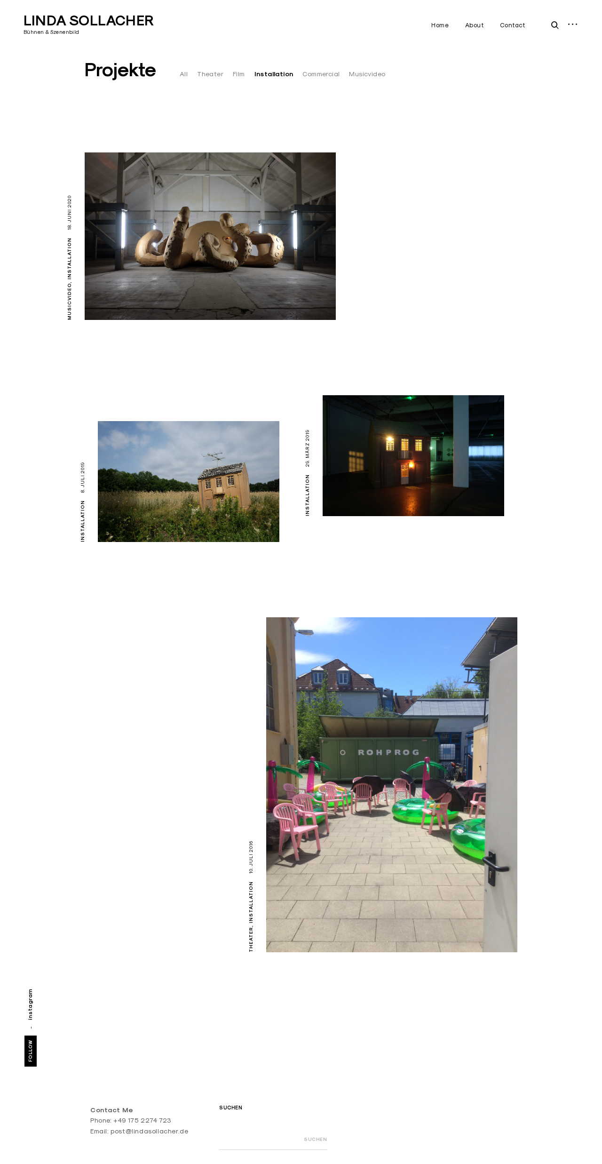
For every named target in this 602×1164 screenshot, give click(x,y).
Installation (273, 74)
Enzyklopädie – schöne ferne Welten (359, 928)
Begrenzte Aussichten (384, 492)
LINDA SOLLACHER (89, 20)
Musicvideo (367, 74)
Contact (512, 25)
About (474, 25)
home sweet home (150, 517)
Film (239, 74)
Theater (210, 74)
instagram (29, 1004)
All (184, 74)
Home (440, 25)
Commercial (321, 74)
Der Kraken (121, 295)
